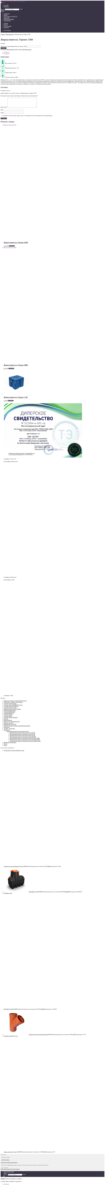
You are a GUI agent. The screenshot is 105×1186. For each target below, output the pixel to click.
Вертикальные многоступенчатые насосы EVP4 (22, 734)
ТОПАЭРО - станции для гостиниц (13, 702)
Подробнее (12, 246)
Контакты (6, 6)
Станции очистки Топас (10, 703)
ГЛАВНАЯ (7, 13)
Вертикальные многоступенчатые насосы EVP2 (22, 732)
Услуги (5, 743)
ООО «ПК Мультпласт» (25, 49)
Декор (5, 745)
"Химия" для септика (9, 728)
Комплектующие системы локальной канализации (17, 725)
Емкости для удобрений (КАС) (12, 721)
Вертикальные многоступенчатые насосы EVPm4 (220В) (25, 739)
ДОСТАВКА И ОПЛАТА (10, 16)
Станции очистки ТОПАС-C (11, 706)
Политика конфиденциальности (9, 1162)
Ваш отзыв (4, 107)
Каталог (6, 24)
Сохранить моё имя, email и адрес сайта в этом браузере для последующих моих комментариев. (27, 115)
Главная (6, 23)
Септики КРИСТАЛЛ (9, 712)
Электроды (7, 727)
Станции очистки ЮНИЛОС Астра (13, 705)
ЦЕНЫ (5, 15)
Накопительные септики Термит (12, 709)
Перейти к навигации (6, 1)
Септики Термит (8, 714)
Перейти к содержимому (18, 1)
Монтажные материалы (10, 742)
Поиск (21, 9)
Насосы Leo (7, 730)
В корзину (3, 48)
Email (2, 112)
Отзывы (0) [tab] (7, 53)
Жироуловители (10, 34)
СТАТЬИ (6, 5)
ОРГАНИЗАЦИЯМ (9, 19)
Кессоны (6, 718)
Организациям (7, 26)
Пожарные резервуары (10, 710)
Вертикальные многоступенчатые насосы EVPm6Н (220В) (25, 741)
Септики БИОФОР (9, 713)
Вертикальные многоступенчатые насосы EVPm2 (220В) (25, 738)
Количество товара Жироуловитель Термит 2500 (13, 46)
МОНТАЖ (6, 18)
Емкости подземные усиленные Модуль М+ (15, 700)
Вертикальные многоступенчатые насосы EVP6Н (23, 737)
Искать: (3, 9)
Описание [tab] (6, 52)
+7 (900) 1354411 (5, 1160)
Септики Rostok (8, 716)
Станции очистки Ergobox (11, 717)
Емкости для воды (8, 723)
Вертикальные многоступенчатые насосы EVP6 (22, 735)
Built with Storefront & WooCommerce (10, 1169)
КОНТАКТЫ (7, 20)
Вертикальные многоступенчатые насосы (18, 731)
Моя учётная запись (9, 1171)
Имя (2, 109)
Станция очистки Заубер (10, 707)
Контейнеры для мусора (10, 724)
